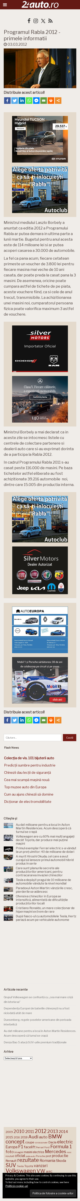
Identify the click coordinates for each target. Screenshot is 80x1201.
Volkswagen (21, 1170)
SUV (11, 1165)
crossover (41, 1142)
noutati (10, 1156)
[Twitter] (14, 100)
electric (65, 1142)
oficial (20, 1155)
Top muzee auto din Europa (25, 787)
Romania (47, 1160)
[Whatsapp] (29, 100)
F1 (20, 1146)
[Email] (43, 100)
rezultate (28, 1160)
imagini (19, 1152)
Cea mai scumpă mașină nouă (26, 780)
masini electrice (34, 1152)
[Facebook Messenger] (36, 100)
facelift (30, 1147)
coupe (29, 1142)
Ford (46, 1147)
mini (69, 1152)
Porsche (40, 1156)
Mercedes (55, 1151)
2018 (24, 1137)
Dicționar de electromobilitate (27, 802)
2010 (19, 1131)
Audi (33, 1136)
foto (10, 1151)
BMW (55, 1136)
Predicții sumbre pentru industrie (29, 765)
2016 (17, 1137)
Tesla (20, 1166)
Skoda (61, 1160)
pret (48, 1156)
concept (15, 1142)
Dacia (52, 1142)
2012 (41, 1131)
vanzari (40, 1165)
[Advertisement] (40, 953)
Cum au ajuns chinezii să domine (28, 794)
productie (60, 1155)
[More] (58, 100)
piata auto (30, 1156)
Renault (11, 1161)
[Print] (51, 100)
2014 (63, 1131)
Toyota (28, 1166)
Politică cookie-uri (16, 1186)
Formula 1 (61, 1146)
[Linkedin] (22, 100)
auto (43, 1137)
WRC (49, 1171)
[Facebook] (7, 100)
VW (41, 1171)
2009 (9, 1132)
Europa (11, 1147)
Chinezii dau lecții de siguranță (27, 773)
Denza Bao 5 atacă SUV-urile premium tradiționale (35, 1042)
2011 (29, 1131)
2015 (9, 1137)
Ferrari (40, 1147)
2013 (52, 1131)
